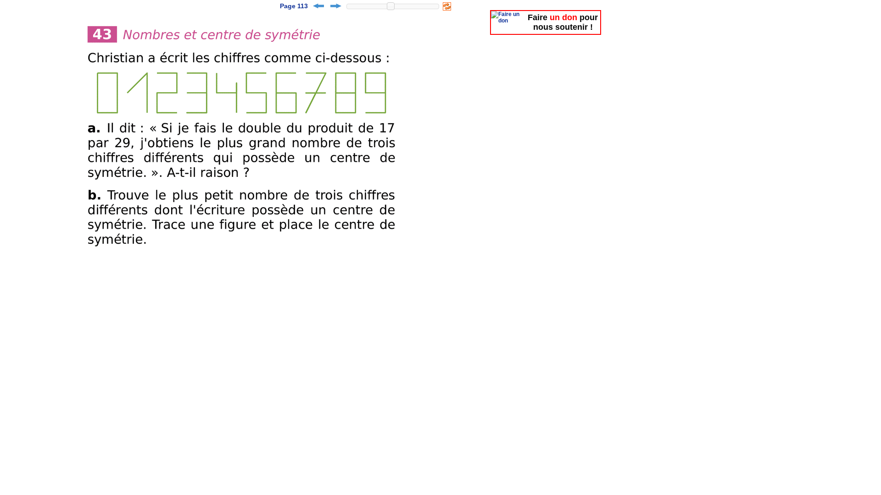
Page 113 (294, 6)
